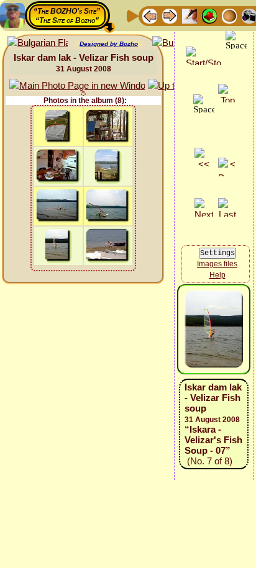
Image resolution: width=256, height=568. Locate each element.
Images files (217, 263)
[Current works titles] (229, 15)
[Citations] (209, 15)
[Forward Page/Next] (169, 15)
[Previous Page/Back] (149, 15)
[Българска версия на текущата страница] (37, 43)
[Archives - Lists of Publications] (189, 15)
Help (217, 275)
